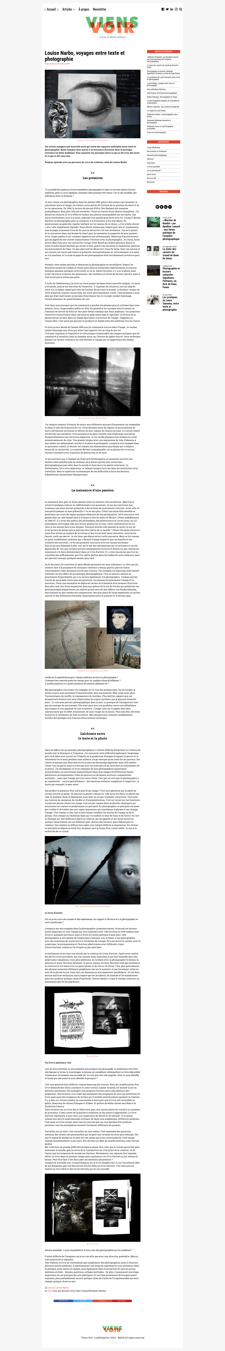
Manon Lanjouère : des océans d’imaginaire (163, 107)
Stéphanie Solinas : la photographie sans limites (162, 115)
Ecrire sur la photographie (156, 132)
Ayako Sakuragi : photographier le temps (162, 97)
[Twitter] (167, 9)
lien (50, 1290)
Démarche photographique (157, 155)
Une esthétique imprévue (156, 89)
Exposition (151, 163)
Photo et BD (151, 178)
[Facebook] (163, 9)
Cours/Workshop (153, 147)
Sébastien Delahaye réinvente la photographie (159, 121)
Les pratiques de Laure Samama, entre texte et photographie (163, 78)
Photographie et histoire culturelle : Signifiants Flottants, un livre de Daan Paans (163, 72)
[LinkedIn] (172, 9)
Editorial (150, 159)
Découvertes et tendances (157, 151)
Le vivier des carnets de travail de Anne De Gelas (162, 66)
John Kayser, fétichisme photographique (162, 93)
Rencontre (151, 182)
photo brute (151, 174)
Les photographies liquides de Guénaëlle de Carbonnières (163, 102)
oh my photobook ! (154, 170)
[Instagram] (176, 9)
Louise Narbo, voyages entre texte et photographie (161, 84)
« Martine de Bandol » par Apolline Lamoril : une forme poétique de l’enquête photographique (163, 59)
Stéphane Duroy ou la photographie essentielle (160, 127)
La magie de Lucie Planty (156, 110)
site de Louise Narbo (58, 1287)
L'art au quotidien (153, 166)
